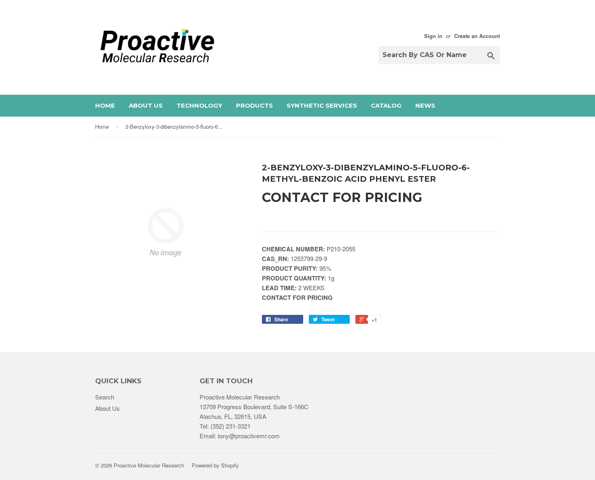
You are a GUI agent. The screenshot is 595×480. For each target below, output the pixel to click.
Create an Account (477, 36)
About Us (146, 105)
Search (104, 397)
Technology (199, 105)
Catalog (386, 105)
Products (254, 105)
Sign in (433, 36)
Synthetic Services (322, 105)
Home (105, 105)
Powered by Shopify (215, 465)
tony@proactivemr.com (249, 435)
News (425, 105)
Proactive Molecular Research (149, 465)
